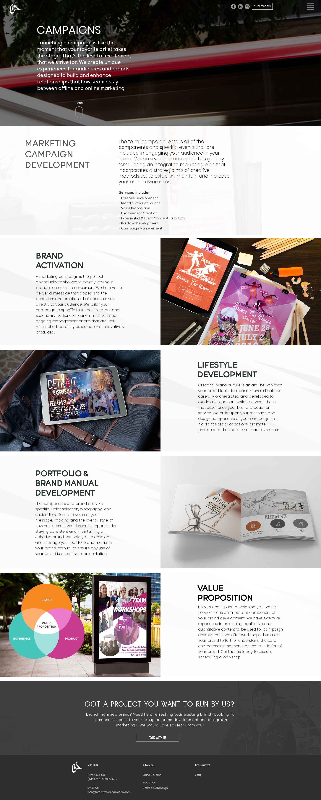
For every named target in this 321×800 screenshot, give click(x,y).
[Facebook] (233, 6)
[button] (310, 6)
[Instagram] (247, 6)
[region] (79, 106)
